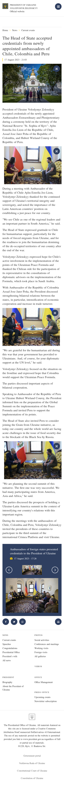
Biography (7, 682)
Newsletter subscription (45, 701)
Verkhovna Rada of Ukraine (32, 763)
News (14, 30)
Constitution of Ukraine (32, 778)
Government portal (32, 755)
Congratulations (9, 648)
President (8, 677)
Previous (9, 570)
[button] (14, 621)
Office (38, 677)
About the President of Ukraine (13, 688)
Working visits (41, 648)
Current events (28, 30)
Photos (38, 635)
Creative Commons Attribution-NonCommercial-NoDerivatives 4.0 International (31, 730)
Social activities (41, 640)
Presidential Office (11, 652)
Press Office (41, 692)
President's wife (9, 656)
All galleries (40, 656)
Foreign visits (40, 652)
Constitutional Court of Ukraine (32, 770)
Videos (38, 666)
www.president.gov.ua (33, 739)
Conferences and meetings (46, 644)
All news (6, 660)
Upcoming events (42, 697)
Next (55, 570)
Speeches (6, 644)
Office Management (43, 682)
